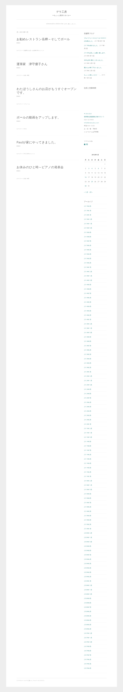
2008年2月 (87, 629)
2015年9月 (87, 232)
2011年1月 (87, 476)
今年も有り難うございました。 (94, 60)
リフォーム (27, 104)
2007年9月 (87, 646)
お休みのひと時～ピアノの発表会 (40, 167)
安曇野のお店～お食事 (30, 50)
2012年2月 (87, 420)
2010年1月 (87, 529)
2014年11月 (88, 276)
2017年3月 (87, 206)
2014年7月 (87, 293)
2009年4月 (87, 568)
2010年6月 (87, 507)
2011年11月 (88, 433)
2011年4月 (87, 463)
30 (85, 186)
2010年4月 (87, 516)
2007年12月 (88, 633)
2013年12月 (88, 324)
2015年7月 (87, 241)
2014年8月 (87, 289)
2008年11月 (88, 590)
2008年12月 (88, 585)
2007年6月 (87, 659)
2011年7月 (87, 450)
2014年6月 (87, 298)
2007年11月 (88, 638)
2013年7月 (87, 346)
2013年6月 (87, 350)
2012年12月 (88, 376)
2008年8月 (87, 603)
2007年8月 (87, 651)
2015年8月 (87, 237)
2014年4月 (87, 306)
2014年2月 (87, 315)
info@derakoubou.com (91, 123)
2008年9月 (87, 598)
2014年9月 (87, 285)
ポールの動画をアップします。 (39, 117)
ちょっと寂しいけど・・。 (92, 75)
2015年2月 (87, 263)
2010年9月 (87, 494)
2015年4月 (87, 254)
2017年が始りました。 (91, 45)
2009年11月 (88, 537)
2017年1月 (87, 211)
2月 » (91, 192)
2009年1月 (87, 581)
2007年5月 (87, 664)
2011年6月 (87, 455)
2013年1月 (87, 372)
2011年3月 (87, 468)
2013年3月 (87, 363)
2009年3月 (87, 572)
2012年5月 (87, 407)
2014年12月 (88, 271)
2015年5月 (87, 250)
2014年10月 (88, 280)
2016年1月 (87, 215)
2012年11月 (88, 380)
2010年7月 (87, 503)
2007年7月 (87, 655)
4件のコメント (31, 153)
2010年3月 (87, 520)
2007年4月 (87, 668)
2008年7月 (87, 607)
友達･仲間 (26, 75)
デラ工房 (61, 11)
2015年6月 (87, 245)
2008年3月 (87, 625)
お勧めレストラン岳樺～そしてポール (43, 39)
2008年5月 (87, 616)
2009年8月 (87, 550)
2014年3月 (87, 311)
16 (85, 177)
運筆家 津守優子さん (32, 64)
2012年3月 (87, 415)
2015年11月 (88, 224)
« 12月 (86, 192)
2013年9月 (87, 337)
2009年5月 (87, 563)
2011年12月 (88, 428)
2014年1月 (87, 319)
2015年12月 (88, 219)
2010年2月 (87, 524)
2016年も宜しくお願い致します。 (95, 53)
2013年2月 (87, 367)
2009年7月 (87, 555)
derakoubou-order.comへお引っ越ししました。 (61, 24)
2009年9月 (87, 546)
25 (92, 182)
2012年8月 (87, 394)
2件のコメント (40, 50)
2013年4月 (87, 359)
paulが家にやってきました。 (37, 142)
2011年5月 (87, 459)
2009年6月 (87, 559)
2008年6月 (87, 611)
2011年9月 (87, 441)
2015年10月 (88, 228)
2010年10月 (88, 489)
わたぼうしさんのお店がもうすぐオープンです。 (47, 91)
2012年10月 (88, 385)
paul (25, 129)
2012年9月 (87, 389)
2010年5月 (87, 511)
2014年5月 (87, 302)
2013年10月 (88, 332)
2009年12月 (88, 533)
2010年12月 (88, 481)
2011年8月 (87, 446)
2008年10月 (88, 594)
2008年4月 (87, 620)
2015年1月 (87, 267)
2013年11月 (88, 328)
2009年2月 (87, 577)
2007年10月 (88, 642)
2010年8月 (87, 498)
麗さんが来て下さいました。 (93, 67)
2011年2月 (87, 472)
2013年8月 (87, 341)
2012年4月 (87, 411)
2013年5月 (87, 354)
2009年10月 (88, 542)
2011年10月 (88, 437)
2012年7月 (87, 398)
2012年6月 (87, 402)
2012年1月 (87, 424)
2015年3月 (87, 258)
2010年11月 (88, 485)
